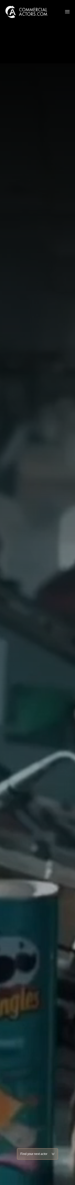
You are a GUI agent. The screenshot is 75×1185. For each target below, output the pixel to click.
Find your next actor (33, 1153)
